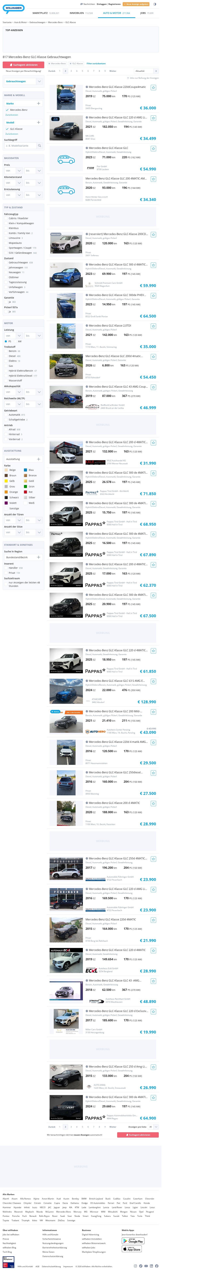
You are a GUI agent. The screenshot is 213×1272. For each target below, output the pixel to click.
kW (19, 341)
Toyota (6, 1220)
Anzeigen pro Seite (137, 1126)
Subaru (107, 1216)
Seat (70, 1216)
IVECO (42, 1207)
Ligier (135, 1207)
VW (41, 1220)
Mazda (39, 1211)
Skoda (77, 1216)
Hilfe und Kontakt (50, 1234)
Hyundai (17, 1207)
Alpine (36, 1198)
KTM (77, 1207)
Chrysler (27, 1203)
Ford (125, 1203)
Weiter (112, 71)
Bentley (75, 1198)
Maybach (29, 1211)
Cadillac (116, 1198)
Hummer (7, 1207)
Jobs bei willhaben (11, 1234)
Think (147, 1216)
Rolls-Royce (44, 1216)
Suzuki (116, 1216)
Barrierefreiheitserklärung (54, 1247)
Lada (84, 1207)
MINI (103, 1211)
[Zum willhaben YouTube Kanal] (146, 1266)
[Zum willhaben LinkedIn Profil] (151, 1266)
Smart (85, 1216)
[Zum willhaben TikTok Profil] (141, 1266)
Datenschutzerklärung (52, 1256)
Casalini (126, 1198)
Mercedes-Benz (63, 1211)
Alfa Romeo (25, 1198)
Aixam (14, 1198)
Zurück (51, 71)
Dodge (85, 1203)
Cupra (57, 1203)
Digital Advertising (90, 1234)
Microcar (94, 1211)
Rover (55, 1216)
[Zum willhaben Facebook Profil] (157, 1266)
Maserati (18, 1211)
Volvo (34, 1220)
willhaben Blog (9, 1247)
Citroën (37, 1203)
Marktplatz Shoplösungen (94, 1251)
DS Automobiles (97, 1203)
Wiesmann (50, 1220)
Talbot (125, 1216)
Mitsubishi (112, 1211)
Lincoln (144, 1207)
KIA (70, 1207)
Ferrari (111, 1203)
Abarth (6, 1198)
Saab (62, 1216)
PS (9, 341)
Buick (108, 1198)
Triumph (25, 1220)
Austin (66, 1198)
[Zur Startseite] (14, 10)
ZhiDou (61, 1220)
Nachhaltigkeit (9, 1243)
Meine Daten (48, 1251)
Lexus (127, 1207)
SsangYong (96, 1216)
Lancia (106, 1207)
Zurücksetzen (11, 114)
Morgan (123, 1211)
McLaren (49, 1211)
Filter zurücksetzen (96, 63)
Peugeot (150, 1211)
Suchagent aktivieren (139, 1134)
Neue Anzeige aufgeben (137, 4)
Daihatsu (75, 1203)
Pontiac (6, 1216)
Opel (141, 1211)
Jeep (65, 1207)
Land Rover (117, 1207)
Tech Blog (7, 1251)
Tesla (139, 1216)
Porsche (16, 1216)
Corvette (48, 1203)
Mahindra (7, 1211)
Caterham (137, 1198)
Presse (6, 1238)
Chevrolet (149, 1198)
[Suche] (39, 145)
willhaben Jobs (88, 1247)
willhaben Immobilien (92, 1238)
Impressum (68, 1266)
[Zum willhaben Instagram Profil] (135, 1266)
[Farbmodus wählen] (154, 4)
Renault (32, 1216)
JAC (49, 1207)
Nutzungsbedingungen (52, 1243)
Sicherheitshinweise (51, 1238)
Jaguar (57, 1207)
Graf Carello (135, 1203)
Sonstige (71, 1220)
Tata (132, 1216)
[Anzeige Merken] (153, 87)
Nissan (133, 1211)
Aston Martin (48, 1198)
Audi (59, 1198)
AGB (37, 1266)
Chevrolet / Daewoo (12, 1203)
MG (85, 1211)
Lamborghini (95, 1207)
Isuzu (34, 1207)
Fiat (118, 1203)
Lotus (152, 1207)
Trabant (15, 1220)
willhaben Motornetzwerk (94, 1243)
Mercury (77, 1211)
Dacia (65, 1203)
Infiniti (27, 1207)
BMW (84, 1198)
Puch (24, 1216)
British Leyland (96, 1198)
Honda (147, 1203)
